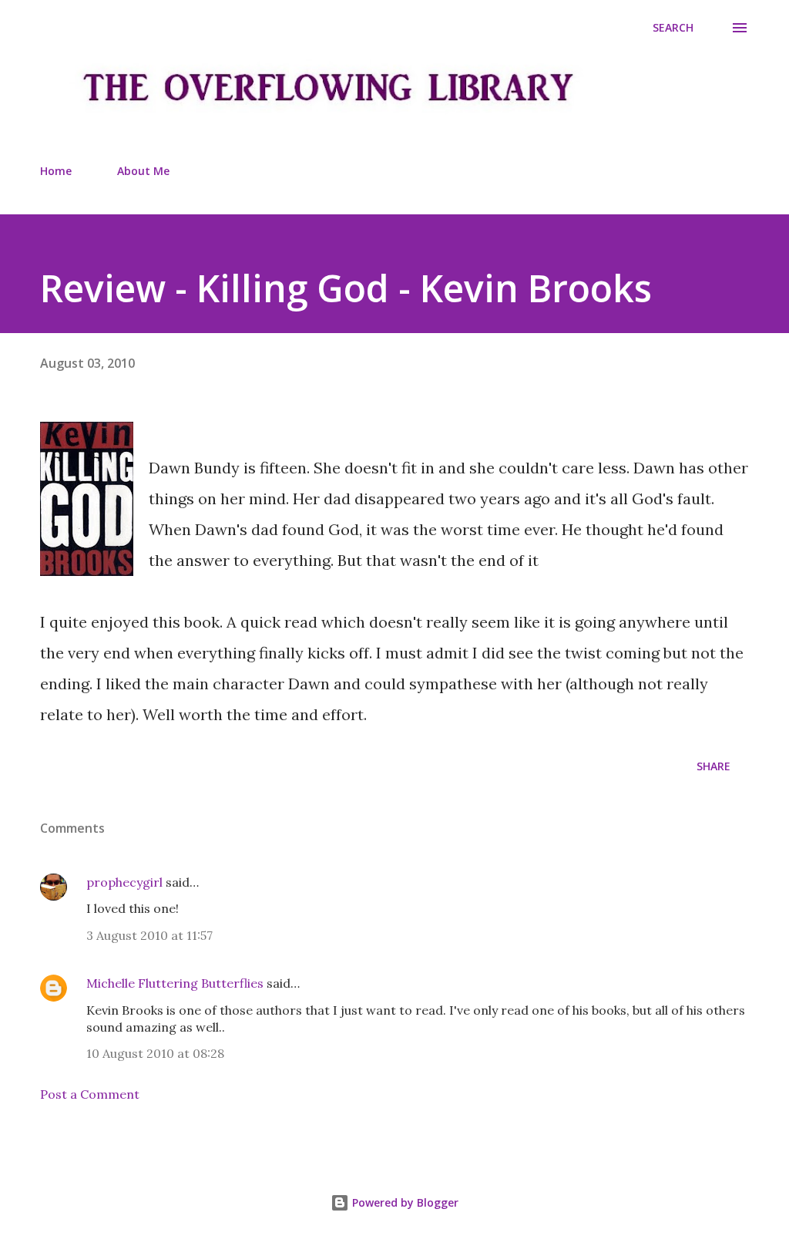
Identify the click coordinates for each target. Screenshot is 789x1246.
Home (56, 170)
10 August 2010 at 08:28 (155, 1053)
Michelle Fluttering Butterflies (175, 983)
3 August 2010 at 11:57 (149, 935)
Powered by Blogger (403, 1202)
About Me (143, 170)
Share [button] (713, 766)
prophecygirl (124, 882)
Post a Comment (89, 1094)
